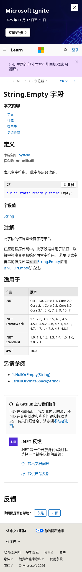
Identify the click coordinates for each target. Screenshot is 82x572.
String (9, 216)
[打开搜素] (65, 50)
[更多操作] (74, 81)
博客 (47, 552)
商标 (7, 565)
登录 (75, 50)
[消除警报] (74, 7)
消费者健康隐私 (30, 559)
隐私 (7, 559)
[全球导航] (4, 50)
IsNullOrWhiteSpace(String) (36, 381)
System (24, 155)
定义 (10, 114)
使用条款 (56, 559)
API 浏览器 (36, 81)
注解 (10, 120)
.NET (19, 81)
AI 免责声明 (12, 552)
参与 (62, 552)
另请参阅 (13, 132)
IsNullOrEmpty (16, 268)
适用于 (12, 126)
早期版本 (32, 552)
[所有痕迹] (8, 81)
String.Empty (49, 261)
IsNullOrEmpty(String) (31, 374)
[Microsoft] (41, 50)
